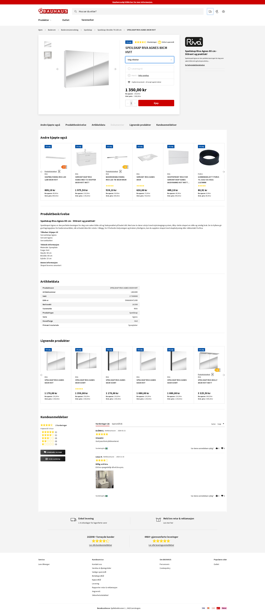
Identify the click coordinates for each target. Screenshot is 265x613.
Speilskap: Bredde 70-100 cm (109, 30)
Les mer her (168, 523)
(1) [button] (56, 432)
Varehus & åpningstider (101, 568)
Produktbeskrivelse (76, 124)
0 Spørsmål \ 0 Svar (47, 428)
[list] (160, 480)
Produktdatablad (51, 171)
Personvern (164, 564)
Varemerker (88, 19)
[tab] (102, 424)
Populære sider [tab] (220, 559)
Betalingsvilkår (98, 576)
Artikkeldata (98, 124)
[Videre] (115, 69)
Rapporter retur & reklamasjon (104, 587)
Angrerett (96, 591)
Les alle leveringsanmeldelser (161, 545)
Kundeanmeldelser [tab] (54, 417)
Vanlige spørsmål (99, 572)
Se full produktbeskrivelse (195, 65)
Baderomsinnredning (69, 30)
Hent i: (135, 75)
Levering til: (137, 68)
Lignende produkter (140, 124)
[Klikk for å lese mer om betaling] (214, 608)
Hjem (40, 30)
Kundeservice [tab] (98, 559)
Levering (95, 583)
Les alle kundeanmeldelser (100, 545)
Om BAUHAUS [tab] (165, 559)
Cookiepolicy (165, 568)
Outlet (65, 20)
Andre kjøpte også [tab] (53, 137)
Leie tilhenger (44, 564)
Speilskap (88, 30)
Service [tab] (41, 559)
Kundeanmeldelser (166, 124)
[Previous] (57, 69)
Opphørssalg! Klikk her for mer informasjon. (132, 2)
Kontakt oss (97, 564)
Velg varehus (143, 75)
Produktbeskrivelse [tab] (54, 214)
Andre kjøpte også (50, 124)
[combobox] (138, 11)
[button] (52, 452)
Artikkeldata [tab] (49, 281)
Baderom (52, 30)
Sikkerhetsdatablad (100, 595)
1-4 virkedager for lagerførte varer (92, 523)
